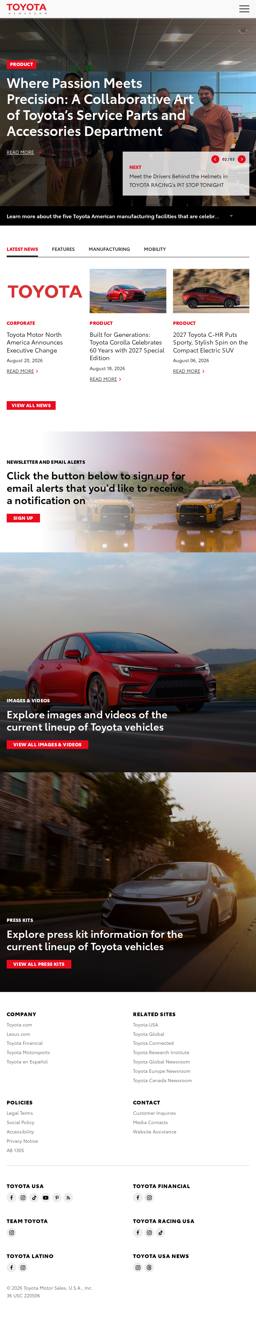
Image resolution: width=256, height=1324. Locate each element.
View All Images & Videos (47, 744)
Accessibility (20, 1131)
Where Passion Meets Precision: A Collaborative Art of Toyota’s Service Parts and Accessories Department (100, 105)
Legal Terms (20, 1112)
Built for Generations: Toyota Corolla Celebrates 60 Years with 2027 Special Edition (127, 345)
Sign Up (23, 517)
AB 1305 (15, 1150)
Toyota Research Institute (161, 1052)
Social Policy (20, 1122)
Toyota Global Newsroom (161, 1061)
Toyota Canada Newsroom (162, 1080)
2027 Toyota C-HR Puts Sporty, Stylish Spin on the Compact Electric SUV (210, 342)
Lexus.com (18, 1033)
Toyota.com (19, 1024)
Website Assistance (154, 1131)
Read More (20, 152)
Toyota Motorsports (28, 1052)
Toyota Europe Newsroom (162, 1070)
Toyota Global (148, 1033)
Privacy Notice (22, 1140)
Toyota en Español (27, 1061)
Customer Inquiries (154, 1112)
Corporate (21, 323)
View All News (31, 405)
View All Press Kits (39, 964)
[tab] (29, 249)
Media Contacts (150, 1122)
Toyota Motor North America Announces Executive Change (35, 342)
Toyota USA (145, 1024)
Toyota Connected (153, 1042)
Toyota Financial (25, 1042)
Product (21, 64)
